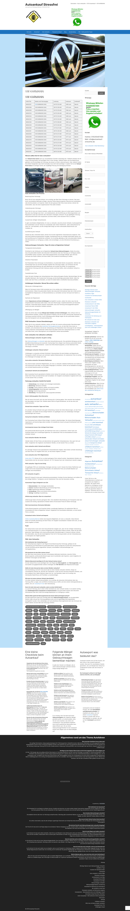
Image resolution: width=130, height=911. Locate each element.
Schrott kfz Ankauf (90, 433)
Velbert (63, 628)
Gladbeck (36, 632)
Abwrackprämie (87, 399)
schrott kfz (102, 431)
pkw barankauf (97, 422)
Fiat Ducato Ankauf (99, 464)
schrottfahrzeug (96, 429)
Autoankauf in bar (39, 583)
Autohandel (88, 297)
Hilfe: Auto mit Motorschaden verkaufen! (95, 903)
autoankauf (96, 399)
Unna (43, 643)
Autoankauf (36, 32)
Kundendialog (72, 32)
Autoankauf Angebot (94, 840)
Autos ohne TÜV (29, 458)
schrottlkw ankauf (90, 437)
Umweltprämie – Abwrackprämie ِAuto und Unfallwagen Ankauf (90, 892)
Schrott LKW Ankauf (95, 435)
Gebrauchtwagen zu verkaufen (36, 341)
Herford (70, 636)
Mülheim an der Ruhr (63, 617)
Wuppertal (75, 610)
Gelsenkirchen (66, 614)
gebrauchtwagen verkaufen (93, 408)
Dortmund (52, 610)
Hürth (69, 639)
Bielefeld (29, 614)
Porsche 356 (88, 425)
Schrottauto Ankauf (92, 470)
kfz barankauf (90, 410)
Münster (43, 614)
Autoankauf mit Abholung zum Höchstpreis (94, 886)
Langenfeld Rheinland (33, 643)
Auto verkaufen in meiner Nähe (93, 299)
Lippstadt (46, 636)
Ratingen (43, 628)
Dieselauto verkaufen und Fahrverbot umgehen (93, 890)
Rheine (28, 632)
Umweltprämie (96, 444)
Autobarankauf (90, 464)
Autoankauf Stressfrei (41, 4)
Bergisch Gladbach (69, 621)
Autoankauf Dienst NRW (91, 306)
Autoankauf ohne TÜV (99, 905)
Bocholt (39, 636)
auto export (98, 401)
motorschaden (97, 410)
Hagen (45, 617)
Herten (48, 639)
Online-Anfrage (89, 342)
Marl (56, 628)
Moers (49, 625)
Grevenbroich (39, 639)
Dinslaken (55, 636)
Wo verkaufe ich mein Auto (92, 319)
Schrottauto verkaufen (70, 606)
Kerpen (63, 636)
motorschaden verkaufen (97, 420)
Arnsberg (68, 632)
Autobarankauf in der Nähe (92, 304)
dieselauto (86, 406)
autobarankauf (90, 401)
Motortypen (102, 897)
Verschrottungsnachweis (89, 452)
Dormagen (29, 639)
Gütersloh (64, 625)
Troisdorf (44, 632)
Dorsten (52, 632)
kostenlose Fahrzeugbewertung (50, 326)
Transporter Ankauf (57, 32)
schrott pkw (98, 437)
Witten (71, 625)
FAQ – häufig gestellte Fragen (85, 32)
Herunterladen (102, 803)
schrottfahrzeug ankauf (92, 431)
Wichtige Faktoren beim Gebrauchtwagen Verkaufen (92, 866)
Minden (70, 628)
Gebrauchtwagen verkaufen (92, 310)
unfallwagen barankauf (93, 451)
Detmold (60, 632)
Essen (59, 610)
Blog (65, 32)
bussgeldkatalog (96, 803)
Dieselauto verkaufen (90, 302)
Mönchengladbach (53, 614)
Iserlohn (29, 628)
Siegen (56, 625)
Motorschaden (90, 468)
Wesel (63, 639)
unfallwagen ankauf (97, 448)
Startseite (73, 3)
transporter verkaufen (89, 444)
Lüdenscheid (30, 636)
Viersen (78, 628)
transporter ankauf (96, 443)
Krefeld (29, 617)
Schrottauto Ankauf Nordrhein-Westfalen (95, 894)
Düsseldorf (43, 610)
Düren (35, 628)
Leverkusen (75, 617)
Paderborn (51, 621)
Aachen (75, 614)
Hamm (52, 617)
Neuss (43, 621)
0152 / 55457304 (95, 340)
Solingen (29, 621)
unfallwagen (91, 448)
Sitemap (103, 862)
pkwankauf (90, 422)
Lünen (50, 628)
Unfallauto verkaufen (100, 901)
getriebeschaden (101, 408)
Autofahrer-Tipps (89, 293)
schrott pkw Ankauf (91, 439)
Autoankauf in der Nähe (91, 308)
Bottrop (59, 621)
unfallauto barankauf (92, 447)
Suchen (87, 90)
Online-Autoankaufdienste (32, 519)
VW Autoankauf (91, 3)
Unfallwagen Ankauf (100, 907)
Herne (36, 621)
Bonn (36, 614)
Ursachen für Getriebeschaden (93, 295)
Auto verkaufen (81, 3)
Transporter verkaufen (54, 606)
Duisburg (67, 610)
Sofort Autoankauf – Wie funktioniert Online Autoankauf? (91, 895)
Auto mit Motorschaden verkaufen (36, 606)
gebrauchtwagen (92, 406)
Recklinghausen (31, 625)
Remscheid (41, 625)
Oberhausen (37, 617)
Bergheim (55, 639)
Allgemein (88, 461)
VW (36, 104)
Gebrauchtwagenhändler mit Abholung (95, 884)
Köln (36, 610)
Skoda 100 (87, 442)
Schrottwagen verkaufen (97, 441)
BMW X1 (100, 404)
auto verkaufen (92, 404)
